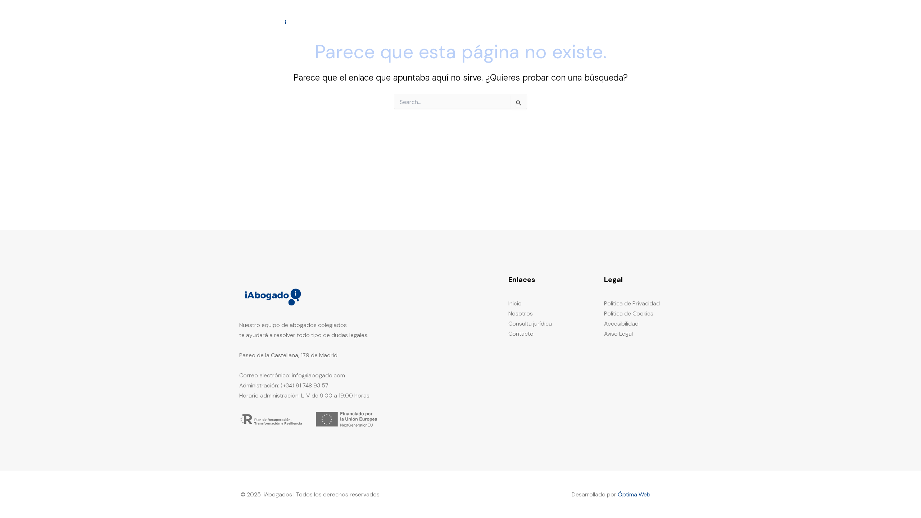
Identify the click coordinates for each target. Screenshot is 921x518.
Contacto (656, 22)
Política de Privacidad (632, 303)
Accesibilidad (621, 323)
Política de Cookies (628, 313)
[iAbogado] (266, 21)
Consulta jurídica (530, 323)
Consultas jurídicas (607, 22)
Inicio (528, 22)
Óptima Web (634, 494)
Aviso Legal (618, 333)
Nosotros (559, 22)
